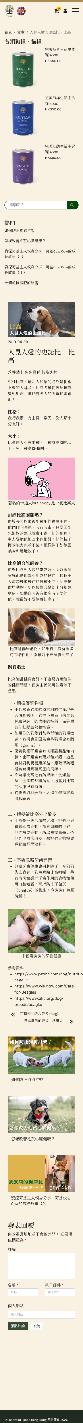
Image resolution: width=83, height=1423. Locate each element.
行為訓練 (49, 372)
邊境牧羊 (28, 551)
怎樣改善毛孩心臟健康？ (25, 241)
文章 (21, 32)
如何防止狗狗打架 (19, 231)
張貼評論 (18, 1326)
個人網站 (16, 1306)
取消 (36, 1326)
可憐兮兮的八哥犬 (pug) (39, 1014)
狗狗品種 (33, 372)
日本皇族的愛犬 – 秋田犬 (43, 1021)
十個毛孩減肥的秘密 (21, 283)
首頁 (8, 32)
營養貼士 (16, 372)
